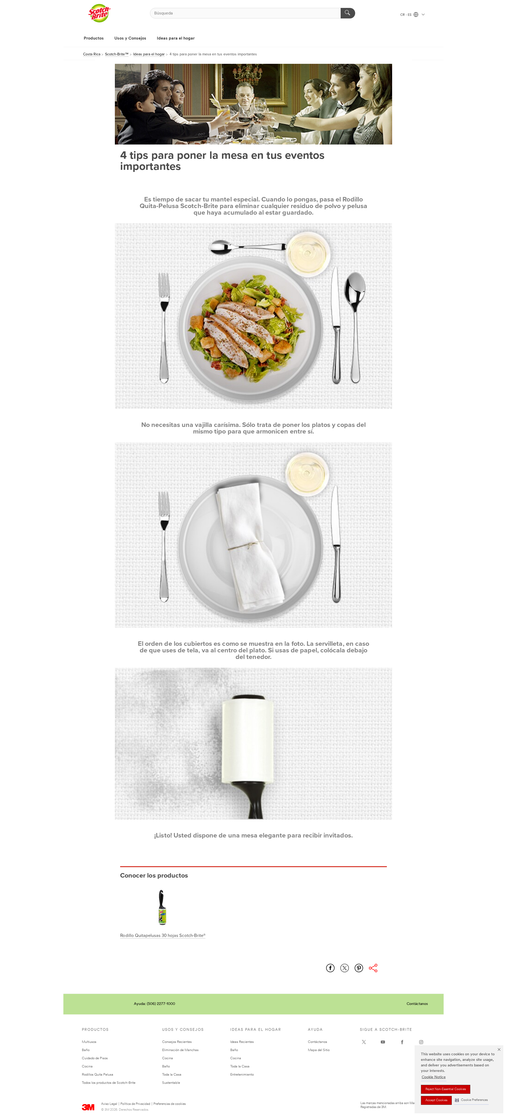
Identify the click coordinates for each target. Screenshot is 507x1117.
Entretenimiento (242, 1074)
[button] (471, 1100)
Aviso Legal (109, 1104)
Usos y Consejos (130, 38)
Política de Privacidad (135, 1104)
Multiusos (89, 1042)
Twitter (344, 968)
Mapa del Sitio (319, 1050)
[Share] (373, 968)
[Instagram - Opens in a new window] (421, 1042)
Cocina (87, 1066)
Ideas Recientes (242, 1042)
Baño (86, 1050)
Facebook (330, 968)
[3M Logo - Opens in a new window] (99, 13)
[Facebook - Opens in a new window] (402, 1042)
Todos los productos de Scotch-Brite (108, 1083)
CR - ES (406, 15)
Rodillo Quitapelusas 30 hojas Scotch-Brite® (162, 935)
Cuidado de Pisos (95, 1058)
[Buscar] (348, 13)
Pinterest (359, 968)
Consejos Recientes (177, 1042)
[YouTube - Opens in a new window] (383, 1042)
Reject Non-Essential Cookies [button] (445, 1089)
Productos (94, 38)
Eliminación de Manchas (180, 1050)
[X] (364, 1042)
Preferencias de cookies (169, 1104)
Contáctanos (417, 1004)
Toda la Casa (171, 1074)
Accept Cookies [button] (436, 1100)
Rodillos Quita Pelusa (97, 1074)
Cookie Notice (434, 1077)
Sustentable (171, 1083)
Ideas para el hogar (176, 38)
